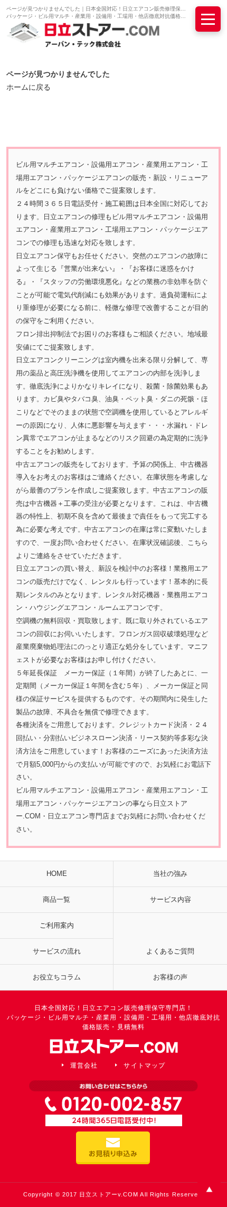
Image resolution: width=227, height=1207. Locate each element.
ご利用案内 (57, 925)
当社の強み (170, 874)
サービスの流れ (57, 951)
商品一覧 (56, 899)
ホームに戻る (28, 87)
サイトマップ (144, 1065)
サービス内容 (170, 899)
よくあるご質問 (170, 951)
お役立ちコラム (57, 977)
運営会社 (84, 1065)
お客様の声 (170, 977)
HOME (56, 874)
